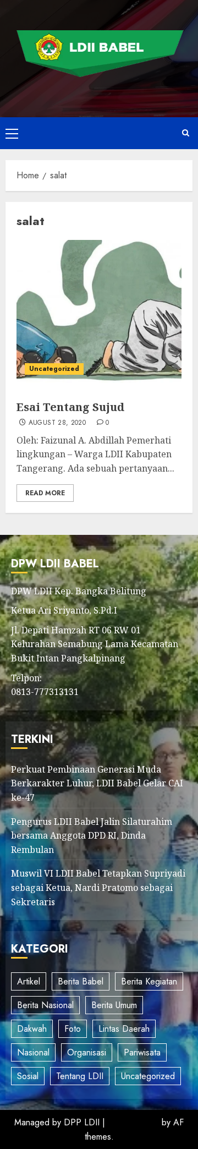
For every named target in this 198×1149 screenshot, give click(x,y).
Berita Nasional (45, 1005)
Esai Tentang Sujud (70, 407)
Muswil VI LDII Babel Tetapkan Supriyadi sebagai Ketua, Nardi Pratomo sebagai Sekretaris (98, 887)
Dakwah (32, 1028)
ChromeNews (133, 1122)
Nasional (33, 1052)
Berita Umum (114, 1005)
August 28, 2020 (57, 423)
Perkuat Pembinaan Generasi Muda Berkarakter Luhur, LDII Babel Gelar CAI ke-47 (97, 783)
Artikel (28, 981)
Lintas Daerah (124, 1028)
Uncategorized (54, 369)
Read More (45, 493)
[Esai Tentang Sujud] (99, 311)
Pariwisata (142, 1052)
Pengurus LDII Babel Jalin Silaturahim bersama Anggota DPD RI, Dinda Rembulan (91, 836)
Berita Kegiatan (149, 981)
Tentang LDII (79, 1076)
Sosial (27, 1076)
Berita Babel (80, 981)
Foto (72, 1028)
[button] (12, 133)
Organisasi (86, 1052)
